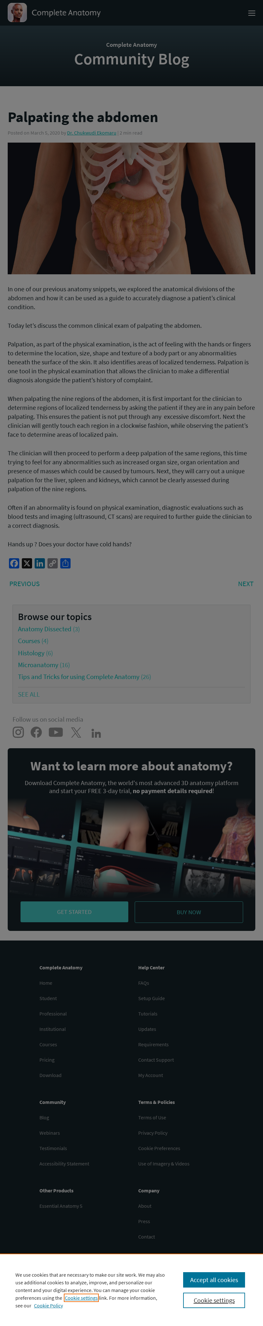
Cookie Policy (48, 1305)
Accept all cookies (214, 1280)
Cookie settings (81, 1298)
